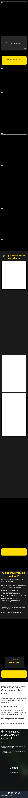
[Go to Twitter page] (19, 793)
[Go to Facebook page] (9, 793)
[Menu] (25, 0)
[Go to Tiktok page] (16, 793)
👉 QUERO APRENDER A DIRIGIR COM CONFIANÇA (14, 60)
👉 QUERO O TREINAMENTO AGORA (14, 552)
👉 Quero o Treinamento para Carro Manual (14, 674)
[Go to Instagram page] (12, 793)
